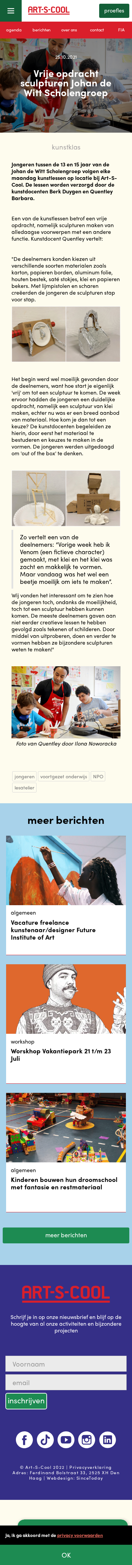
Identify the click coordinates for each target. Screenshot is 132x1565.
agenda (13, 29)
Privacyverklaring (90, 1467)
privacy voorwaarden (80, 1535)
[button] (11, 11)
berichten (41, 29)
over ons (69, 29)
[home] (66, 11)
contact (97, 29)
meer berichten (66, 1235)
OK (66, 1555)
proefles (114, 10)
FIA (121, 29)
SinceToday (89, 1478)
